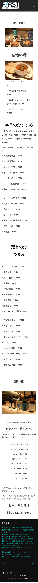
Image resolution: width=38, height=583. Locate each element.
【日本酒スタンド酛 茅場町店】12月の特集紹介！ (17, 527)
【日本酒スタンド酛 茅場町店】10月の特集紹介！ (17, 541)
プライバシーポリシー (8, 573)
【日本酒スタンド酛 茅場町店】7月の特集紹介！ (16, 556)
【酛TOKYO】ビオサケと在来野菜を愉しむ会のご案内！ (19, 536)
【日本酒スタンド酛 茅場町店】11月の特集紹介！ (17, 534)
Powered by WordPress (19, 575)
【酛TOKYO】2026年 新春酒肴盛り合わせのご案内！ (18, 539)
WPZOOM (28, 578)
